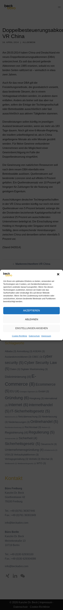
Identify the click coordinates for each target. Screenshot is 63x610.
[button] (58, 274)
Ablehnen (31, 319)
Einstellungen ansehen (31, 328)
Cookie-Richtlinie (19, 336)
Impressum (46, 336)
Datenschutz (34, 336)
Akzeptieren (31, 310)
